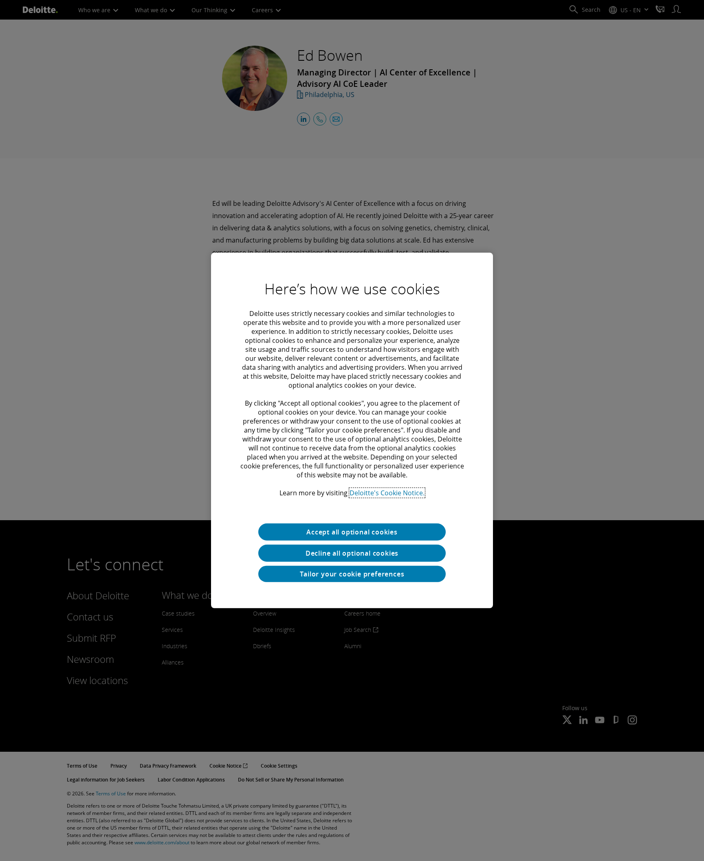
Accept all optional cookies (352, 532)
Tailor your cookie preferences (352, 574)
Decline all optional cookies (352, 553)
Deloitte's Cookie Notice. (387, 492)
